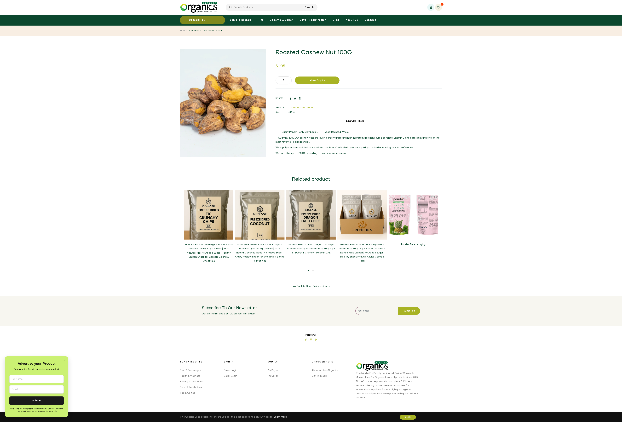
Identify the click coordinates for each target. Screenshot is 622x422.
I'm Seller (273, 376)
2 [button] (313, 270)
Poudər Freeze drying (413, 244)
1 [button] (308, 270)
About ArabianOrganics (325, 370)
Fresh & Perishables (191, 387)
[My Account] (430, 7)
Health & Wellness (190, 376)
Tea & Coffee (188, 393)
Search (309, 7)
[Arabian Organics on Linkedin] (316, 340)
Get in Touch (319, 376)
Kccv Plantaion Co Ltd (300, 108)
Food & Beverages (190, 370)
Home (183, 31)
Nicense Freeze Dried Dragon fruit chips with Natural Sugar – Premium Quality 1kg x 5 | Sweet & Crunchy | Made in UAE (311, 249)
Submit (36, 401)
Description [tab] (355, 121)
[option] (208, 229)
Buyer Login (230, 370)
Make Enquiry (317, 80)
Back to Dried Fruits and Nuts (313, 286)
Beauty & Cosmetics (191, 382)
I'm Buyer (273, 370)
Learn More (280, 417)
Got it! (408, 417)
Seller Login (230, 376)
